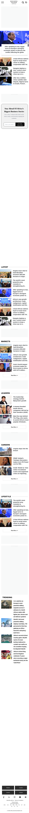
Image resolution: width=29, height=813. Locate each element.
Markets (8, 787)
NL (11, 806)
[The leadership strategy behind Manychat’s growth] (14, 400)
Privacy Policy (15, 802)
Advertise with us (10, 800)
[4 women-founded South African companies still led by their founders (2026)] (14, 409)
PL (14, 806)
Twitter (9, 797)
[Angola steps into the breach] (14, 451)
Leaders (21, 787)
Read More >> (14, 375)
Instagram (15, 797)
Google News (20, 797)
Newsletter (26, 797)
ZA (17, 806)
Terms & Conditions (19, 800)
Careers (8, 792)
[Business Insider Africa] (14, 2)
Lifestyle (21, 792)
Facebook (3, 797)
